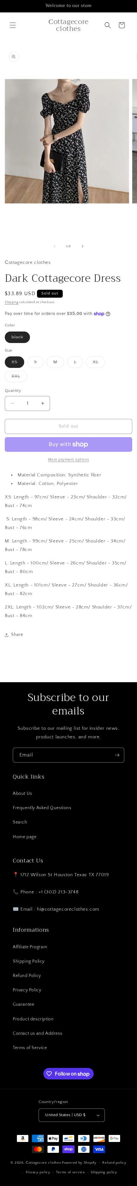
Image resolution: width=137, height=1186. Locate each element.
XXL (19, 378)
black (20, 338)
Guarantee (23, 1004)
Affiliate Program (30, 947)
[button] (13, 25)
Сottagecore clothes (43, 1162)
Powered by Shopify (79, 1162)
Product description (33, 1019)
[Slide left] (54, 246)
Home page (24, 836)
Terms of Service (30, 1047)
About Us (22, 793)
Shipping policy (104, 1172)
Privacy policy (38, 1172)
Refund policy (114, 1163)
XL (99, 363)
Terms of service (70, 1172)
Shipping (11, 302)
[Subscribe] (117, 755)
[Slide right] (83, 246)
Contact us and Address (37, 1033)
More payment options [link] (68, 460)
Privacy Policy (27, 990)
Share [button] (17, 634)
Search (20, 822)
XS (17, 363)
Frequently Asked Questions (42, 807)
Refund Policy (27, 975)
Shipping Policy (29, 961)
